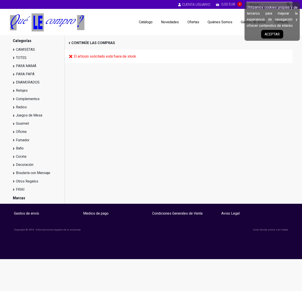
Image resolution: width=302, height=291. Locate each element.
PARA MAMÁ (26, 66)
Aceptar (272, 34)
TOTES (21, 58)
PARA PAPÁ (25, 74)
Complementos (28, 99)
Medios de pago (96, 213)
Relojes (22, 90)
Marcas (19, 198)
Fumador (22, 140)
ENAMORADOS (28, 82)
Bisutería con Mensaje (33, 173)
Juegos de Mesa (29, 115)
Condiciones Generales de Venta (177, 213)
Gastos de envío (26, 213)
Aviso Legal (230, 213)
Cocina (21, 156)
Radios (21, 107)
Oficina (21, 132)
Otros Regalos (27, 181)
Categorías (22, 40)
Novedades (170, 22)
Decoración (24, 165)
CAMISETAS (25, 49)
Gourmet (22, 123)
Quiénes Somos (220, 22)
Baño (20, 148)
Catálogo (146, 22)
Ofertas (193, 22)
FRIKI (20, 189)
